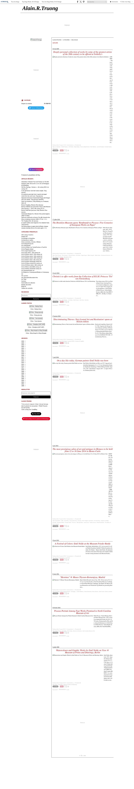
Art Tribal (23, 279)
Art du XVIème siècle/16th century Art (31, 261)
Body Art (23, 286)
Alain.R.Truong (57, 40)
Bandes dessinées (26, 284)
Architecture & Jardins (27, 240)
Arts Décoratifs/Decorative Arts (29, 277)
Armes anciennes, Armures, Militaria (31, 242)
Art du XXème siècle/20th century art (31, 267)
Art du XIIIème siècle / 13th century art (31, 254)
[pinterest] (83, 2)
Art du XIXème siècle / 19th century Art (31, 258)
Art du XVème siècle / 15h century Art (31, 259)
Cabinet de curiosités (27, 288)
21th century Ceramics (27, 235)
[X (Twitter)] (80, 2)
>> (85, 755)
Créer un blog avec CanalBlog (29, 409)
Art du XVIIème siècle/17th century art (31, 263)
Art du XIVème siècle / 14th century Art (31, 256)
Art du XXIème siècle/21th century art (31, 268)
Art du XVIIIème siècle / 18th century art (32, 265)
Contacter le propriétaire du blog (30, 175)
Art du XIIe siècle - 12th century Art (30, 252)
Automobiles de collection (28, 283)
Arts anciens (24, 275)
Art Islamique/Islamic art (27, 270)
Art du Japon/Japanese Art (28, 250)
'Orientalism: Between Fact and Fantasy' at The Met (35, 181)
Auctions (23, 281)
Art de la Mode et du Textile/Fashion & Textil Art (34, 247)
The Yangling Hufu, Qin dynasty (29, 221)
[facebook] (77, 2)
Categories (66, 40)
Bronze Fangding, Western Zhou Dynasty (32, 205)
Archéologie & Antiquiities (28, 238)
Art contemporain (25, 245)
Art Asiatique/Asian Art (27, 243)
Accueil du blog (25, 407)
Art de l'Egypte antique (27, 249)
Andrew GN (24, 236)
